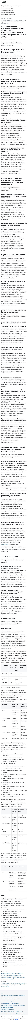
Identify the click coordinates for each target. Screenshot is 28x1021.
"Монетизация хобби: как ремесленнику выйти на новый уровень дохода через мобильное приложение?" (13, 984)
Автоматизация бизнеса (7, 10)
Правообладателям (5, 1003)
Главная (3, 18)
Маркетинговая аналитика (8, 14)
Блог (2, 993)
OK (16, 1019)
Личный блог (9, 18)
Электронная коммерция (7, 8)
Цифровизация (5, 6)
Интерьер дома (19, 1011)
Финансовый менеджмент (7, 12)
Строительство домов (15, 6)
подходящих (4, 544)
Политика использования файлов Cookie (11, 999)
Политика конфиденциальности (9, 1001)
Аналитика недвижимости (7, 1013)
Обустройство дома (20, 1013)
